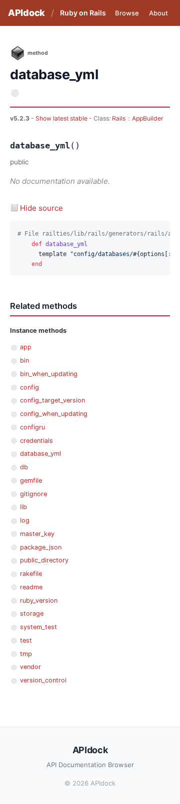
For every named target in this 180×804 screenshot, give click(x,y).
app (26, 347)
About (158, 13)
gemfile (31, 480)
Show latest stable (62, 118)
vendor (30, 666)
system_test (38, 627)
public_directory (44, 560)
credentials (36, 440)
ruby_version (39, 600)
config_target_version (52, 400)
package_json (41, 547)
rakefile (31, 573)
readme (31, 587)
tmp (26, 654)
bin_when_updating (49, 374)
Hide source (41, 208)
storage (32, 613)
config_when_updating (54, 413)
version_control (43, 680)
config (29, 387)
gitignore (33, 494)
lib (23, 507)
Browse (127, 13)
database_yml (40, 453)
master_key (37, 533)
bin (24, 360)
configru (32, 427)
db (24, 467)
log (25, 520)
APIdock (26, 12)
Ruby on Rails (83, 12)
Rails (119, 118)
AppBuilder (148, 118)
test (26, 640)
